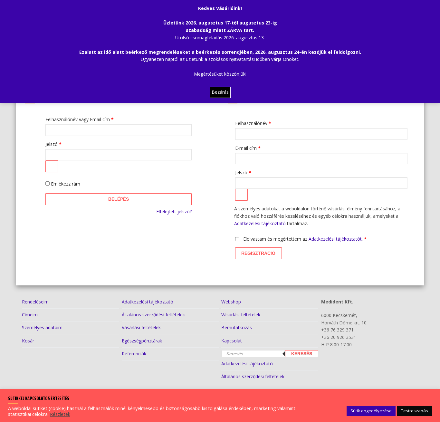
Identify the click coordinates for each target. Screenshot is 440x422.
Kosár (28, 341)
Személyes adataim (42, 327)
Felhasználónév (262, 123)
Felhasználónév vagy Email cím (88, 119)
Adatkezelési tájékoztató (260, 223)
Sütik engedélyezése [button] (371, 411)
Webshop (231, 302)
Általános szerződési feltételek (153, 315)
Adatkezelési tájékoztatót (335, 239)
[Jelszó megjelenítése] (51, 166)
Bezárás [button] (220, 92)
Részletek (60, 414)
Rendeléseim (35, 302)
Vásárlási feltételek (141, 327)
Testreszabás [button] (414, 411)
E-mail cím (257, 148)
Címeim (30, 315)
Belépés (118, 199)
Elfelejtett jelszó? (174, 211)
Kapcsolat (231, 341)
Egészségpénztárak (142, 341)
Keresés (301, 353)
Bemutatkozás (236, 327)
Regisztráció (258, 253)
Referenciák (134, 353)
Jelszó (62, 144)
